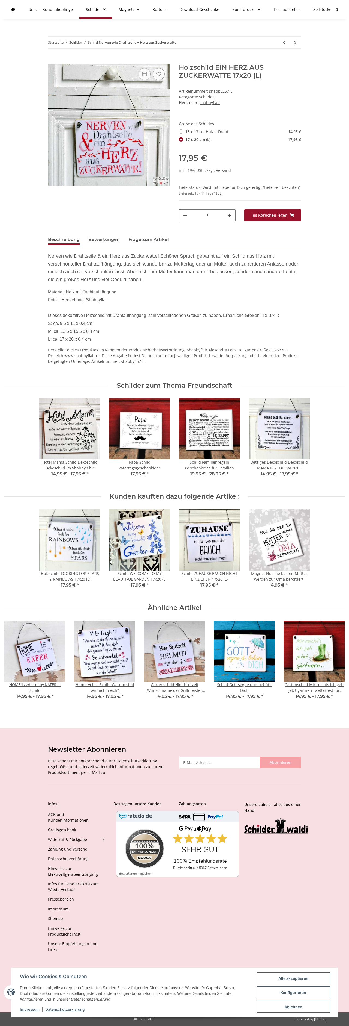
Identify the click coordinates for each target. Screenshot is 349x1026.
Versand (223, 170)
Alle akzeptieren (293, 978)
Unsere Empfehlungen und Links (73, 946)
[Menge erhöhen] (229, 215)
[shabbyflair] (13, 9)
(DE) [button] (219, 193)
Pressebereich (61, 899)
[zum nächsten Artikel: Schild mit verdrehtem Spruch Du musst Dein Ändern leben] (295, 42)
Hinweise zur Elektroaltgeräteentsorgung (73, 871)
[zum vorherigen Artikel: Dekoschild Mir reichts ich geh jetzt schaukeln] (284, 42)
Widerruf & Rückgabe (67, 839)
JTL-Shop (320, 1019)
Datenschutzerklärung (136, 760)
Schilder (206, 96)
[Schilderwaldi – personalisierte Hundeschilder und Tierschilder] (276, 826)
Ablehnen (293, 1006)
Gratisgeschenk (62, 829)
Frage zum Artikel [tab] (148, 239)
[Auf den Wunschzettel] (159, 74)
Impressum (58, 909)
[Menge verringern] (185, 215)
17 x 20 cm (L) (243, 139)
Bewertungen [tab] (104, 239)
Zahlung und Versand (68, 849)
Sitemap (55, 918)
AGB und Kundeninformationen (68, 817)
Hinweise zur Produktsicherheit (64, 931)
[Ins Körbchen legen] (52, 61)
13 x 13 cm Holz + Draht (243, 131)
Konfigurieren (293, 992)
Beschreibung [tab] (64, 239)
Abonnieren (280, 762)
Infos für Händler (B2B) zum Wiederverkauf (73, 886)
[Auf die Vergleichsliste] (145, 74)
